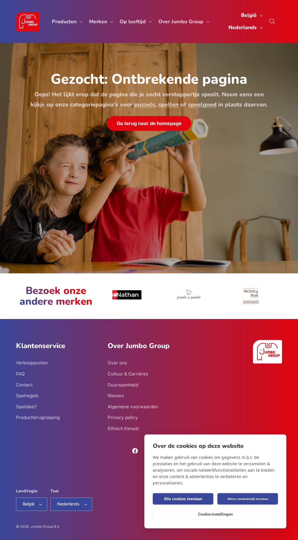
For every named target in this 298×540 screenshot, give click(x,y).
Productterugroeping (38, 417)
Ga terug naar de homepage (149, 123)
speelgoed (202, 104)
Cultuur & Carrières (128, 374)
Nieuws (116, 395)
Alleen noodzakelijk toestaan (247, 498)
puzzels (144, 104)
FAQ (20, 374)
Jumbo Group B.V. (45, 526)
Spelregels (27, 395)
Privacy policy (123, 417)
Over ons (117, 363)
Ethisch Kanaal (123, 428)
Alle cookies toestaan (183, 499)
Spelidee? (26, 406)
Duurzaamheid (123, 385)
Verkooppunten (32, 363)
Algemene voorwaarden (133, 406)
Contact (24, 385)
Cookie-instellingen (215, 514)
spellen (168, 104)
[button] (66, 21)
